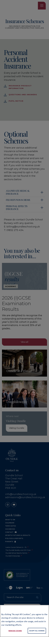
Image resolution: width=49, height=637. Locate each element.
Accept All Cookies (36, 630)
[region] (24, 621)
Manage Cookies (15, 630)
